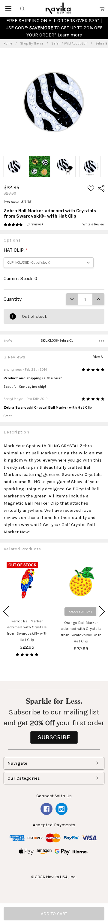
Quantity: (13, 299)
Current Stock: (20, 278)
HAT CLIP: (16, 250)
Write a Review (93, 224)
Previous (6, 611)
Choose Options (81, 611)
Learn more (70, 35)
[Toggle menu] (8, 8)
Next (102, 611)
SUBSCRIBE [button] (54, 737)
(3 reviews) (34, 224)
